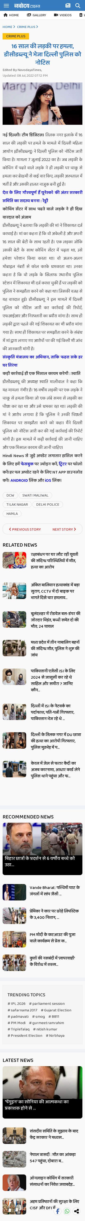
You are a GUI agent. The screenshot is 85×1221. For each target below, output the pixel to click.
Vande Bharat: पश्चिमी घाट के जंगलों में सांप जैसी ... (55, 890)
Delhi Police (47, 505)
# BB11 (53, 1017)
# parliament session (47, 1004)
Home (14, 15)
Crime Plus (26, 27)
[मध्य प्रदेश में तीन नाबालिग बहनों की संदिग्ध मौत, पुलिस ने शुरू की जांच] (14, 648)
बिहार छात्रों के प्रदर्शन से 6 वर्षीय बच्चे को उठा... (40, 861)
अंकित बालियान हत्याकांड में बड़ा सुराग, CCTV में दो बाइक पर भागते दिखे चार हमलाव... (55, 591)
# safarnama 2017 (22, 1010)
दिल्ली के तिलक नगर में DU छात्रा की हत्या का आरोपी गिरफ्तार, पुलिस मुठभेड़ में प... (56, 741)
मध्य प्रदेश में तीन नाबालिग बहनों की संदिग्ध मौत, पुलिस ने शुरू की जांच (55, 648)
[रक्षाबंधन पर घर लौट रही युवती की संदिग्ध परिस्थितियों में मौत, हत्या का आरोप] (14, 560)
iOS (47, 480)
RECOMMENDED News (28, 817)
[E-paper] (68, 6)
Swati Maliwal (35, 495)
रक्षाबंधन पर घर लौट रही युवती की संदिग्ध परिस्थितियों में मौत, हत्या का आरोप (54, 561)
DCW (10, 495)
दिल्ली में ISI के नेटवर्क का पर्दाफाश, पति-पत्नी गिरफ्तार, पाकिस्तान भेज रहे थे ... (52, 712)
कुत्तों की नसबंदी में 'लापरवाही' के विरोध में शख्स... (52, 961)
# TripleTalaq (19, 1029)
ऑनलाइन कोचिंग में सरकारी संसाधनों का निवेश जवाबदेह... (52, 1181)
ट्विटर (63, 464)
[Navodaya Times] (27, 5)
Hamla (12, 514)
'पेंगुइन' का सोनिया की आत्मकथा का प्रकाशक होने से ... (37, 1105)
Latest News (18, 1060)
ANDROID (19, 480)
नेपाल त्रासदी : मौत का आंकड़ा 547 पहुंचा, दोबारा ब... (53, 1157)
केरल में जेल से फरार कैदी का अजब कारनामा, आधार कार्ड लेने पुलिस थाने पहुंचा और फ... (55, 769)
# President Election (25, 1036)
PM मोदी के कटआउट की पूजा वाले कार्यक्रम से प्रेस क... (52, 937)
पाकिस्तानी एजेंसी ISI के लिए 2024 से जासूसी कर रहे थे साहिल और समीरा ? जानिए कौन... (53, 680)
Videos (66, 15)
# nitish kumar (45, 1029)
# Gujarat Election (56, 1010)
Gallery (39, 15)
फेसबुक (27, 464)
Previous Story (26, 529)
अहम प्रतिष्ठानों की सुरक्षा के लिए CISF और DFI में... (54, 1204)
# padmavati (18, 1017)
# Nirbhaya (55, 1036)
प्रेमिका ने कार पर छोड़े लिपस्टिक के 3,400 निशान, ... (54, 914)
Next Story (63, 529)
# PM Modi (17, 1023)
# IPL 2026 (17, 1004)
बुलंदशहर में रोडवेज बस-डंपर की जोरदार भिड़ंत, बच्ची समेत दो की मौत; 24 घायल (55, 620)
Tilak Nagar (17, 505)
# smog (38, 1017)
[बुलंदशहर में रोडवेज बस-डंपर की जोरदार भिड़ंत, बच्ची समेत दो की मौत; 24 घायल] (14, 619)
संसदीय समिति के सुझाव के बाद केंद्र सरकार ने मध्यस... (54, 1134)
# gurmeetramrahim (46, 1023)
